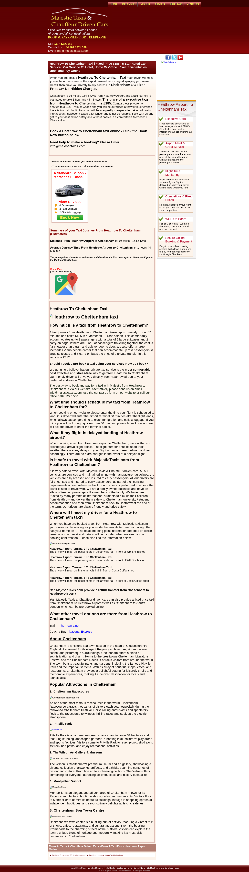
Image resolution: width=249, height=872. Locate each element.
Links (130, 868)
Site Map (150, 868)
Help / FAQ (176, 4)
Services (160, 4)
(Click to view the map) (61, 271)
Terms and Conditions (164, 868)
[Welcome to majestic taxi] (80, 18)
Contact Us (193, 4)
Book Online (129, 4)
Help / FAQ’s (110, 868)
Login (177, 868)
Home (114, 4)
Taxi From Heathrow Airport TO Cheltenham (106, 855)
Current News (139, 868)
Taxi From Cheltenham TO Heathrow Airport (69, 855)
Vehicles (145, 4)
